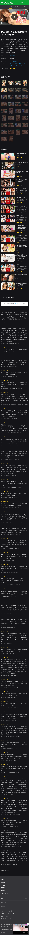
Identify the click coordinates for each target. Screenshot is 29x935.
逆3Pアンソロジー (19, 215)
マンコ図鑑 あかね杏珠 (21, 153)
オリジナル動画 (13, 63)
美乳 (20, 63)
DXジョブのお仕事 (5, 916)
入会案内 (23, 6)
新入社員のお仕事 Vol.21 (21, 162)
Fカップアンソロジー (20, 188)
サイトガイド (4, 902)
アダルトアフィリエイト (6, 913)
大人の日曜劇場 (13, 61)
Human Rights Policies (6, 929)
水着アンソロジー (19, 265)
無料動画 (3, 887)
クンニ (20, 65)
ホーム (4, 6)
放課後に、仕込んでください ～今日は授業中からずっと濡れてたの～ (21, 256)
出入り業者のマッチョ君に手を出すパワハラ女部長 (21, 246)
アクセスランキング (5, 911)
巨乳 (11, 65)
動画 (11, 6)
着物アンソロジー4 (20, 197)
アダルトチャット (5, 918)
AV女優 (16, 6)
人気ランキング (4, 893)
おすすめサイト (4, 906)
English (3, 932)
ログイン (17, 303)
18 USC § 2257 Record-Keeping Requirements (12, 926)
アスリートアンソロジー (21, 235)
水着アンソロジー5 (20, 206)
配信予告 (3, 890)
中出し (23, 63)
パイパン (15, 65)
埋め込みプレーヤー (7, 870)
